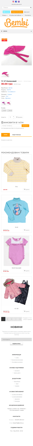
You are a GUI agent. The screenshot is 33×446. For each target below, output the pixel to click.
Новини (17, 386)
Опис (5, 134)
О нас (17, 357)
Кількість (3, 117)
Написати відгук (27, 81)
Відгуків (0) (16, 134)
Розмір (3, 108)
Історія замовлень (17, 396)
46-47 (4, 110)
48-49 (10, 110)
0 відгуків (20, 81)
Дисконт (26, 12)
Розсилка (17, 401)
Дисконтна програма (17, 359)
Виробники (17, 381)
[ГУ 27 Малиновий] (5, 74)
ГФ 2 (16, 186)
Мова (4, 15)
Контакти (28, 15)
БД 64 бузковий (16, 268)
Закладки (17, 399)
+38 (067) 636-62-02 (16, 4)
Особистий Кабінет (17, 394)
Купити (20, 117)
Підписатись (16, 343)
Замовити (25, 125)
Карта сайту (17, 372)
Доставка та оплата (17, 362)
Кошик (7, 12)
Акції (17, 383)
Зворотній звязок (17, 12)
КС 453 (16, 308)
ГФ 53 (16, 227)
